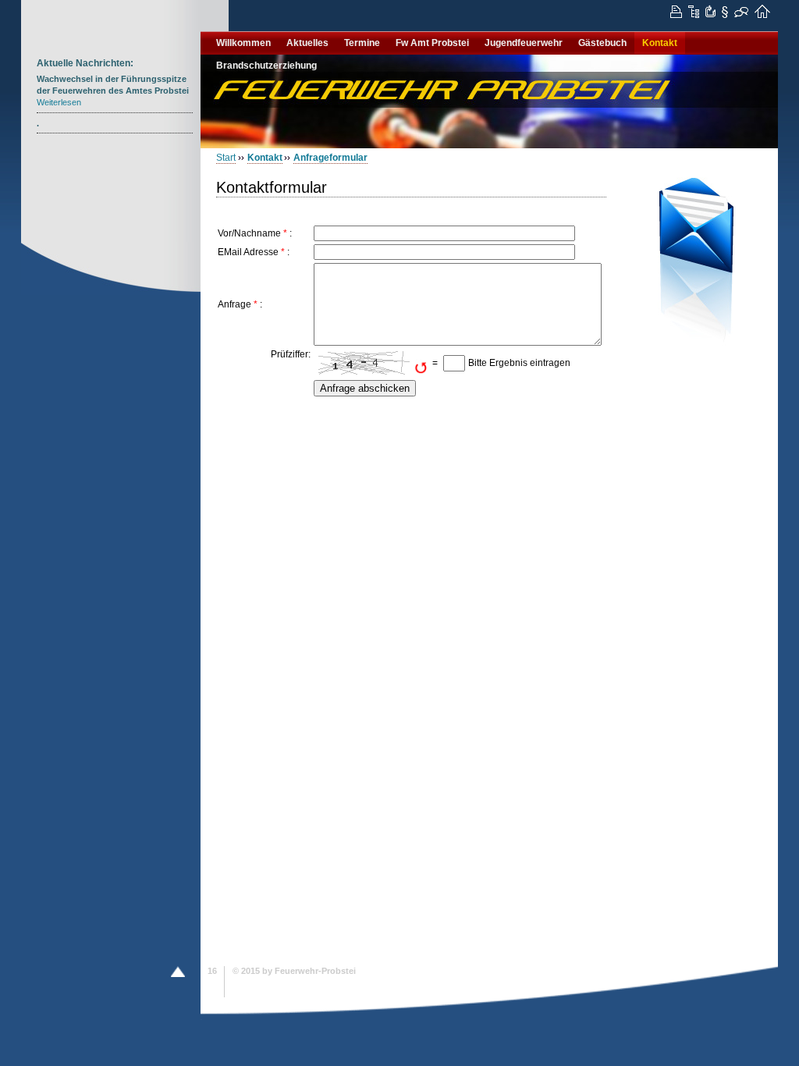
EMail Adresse (248, 252)
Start (226, 157)
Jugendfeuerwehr (524, 42)
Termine (362, 42)
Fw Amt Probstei (432, 42)
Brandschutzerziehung (266, 65)
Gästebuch (602, 42)
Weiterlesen (59, 102)
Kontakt (659, 42)
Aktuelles (307, 42)
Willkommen (243, 42)
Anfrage (234, 304)
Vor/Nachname (249, 233)
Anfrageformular (330, 157)
